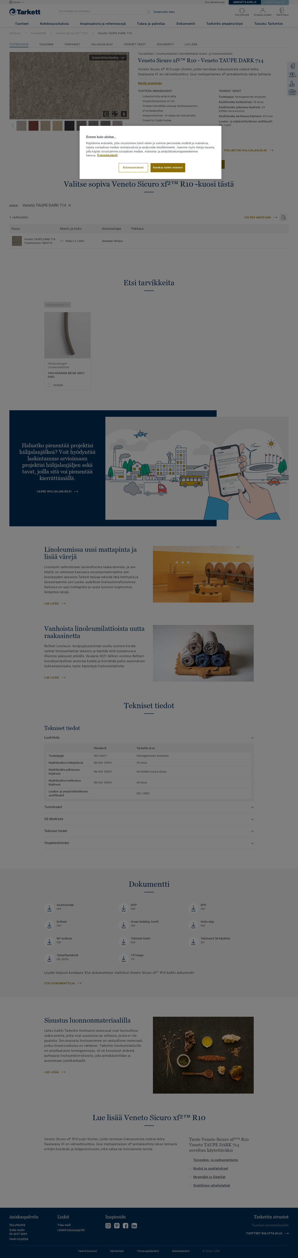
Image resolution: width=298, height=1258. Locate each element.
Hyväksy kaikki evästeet (168, 167)
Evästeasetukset (133, 167)
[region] (150, 152)
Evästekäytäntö (107, 155)
